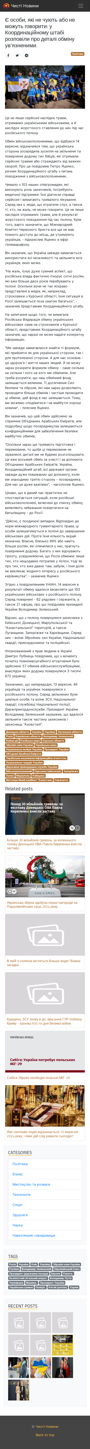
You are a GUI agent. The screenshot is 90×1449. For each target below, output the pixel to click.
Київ (34, 1264)
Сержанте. (61, 780)
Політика (77, 53)
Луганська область (70, 731)
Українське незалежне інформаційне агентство (36, 758)
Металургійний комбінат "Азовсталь (29, 780)
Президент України (56, 749)
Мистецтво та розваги (31, 1184)
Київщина (38, 775)
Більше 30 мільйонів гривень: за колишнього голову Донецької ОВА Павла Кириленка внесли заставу (44, 844)
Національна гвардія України (24, 762)
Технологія (21, 1194)
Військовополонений (19, 771)
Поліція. (41, 1287)
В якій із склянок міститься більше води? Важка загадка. (43, 962)
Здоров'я (20, 1215)
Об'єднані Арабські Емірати (23, 753)
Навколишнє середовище (34, 1235)
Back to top (45, 1435)
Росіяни (14, 1269)
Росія (9, 736)
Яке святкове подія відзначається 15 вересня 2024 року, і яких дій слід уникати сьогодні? (42, 1133)
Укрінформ (16, 1282)
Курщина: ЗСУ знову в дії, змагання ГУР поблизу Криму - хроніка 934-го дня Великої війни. (44, 1021)
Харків (74, 1287)
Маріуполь (23, 775)
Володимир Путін (61, 1278)
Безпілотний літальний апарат (28, 1278)
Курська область (53, 740)
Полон (10, 775)
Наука (18, 1225)
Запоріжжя (71, 771)
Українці (49, 731)
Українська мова (46, 745)
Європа (55, 1273)
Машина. (31, 1282)
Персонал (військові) (47, 771)
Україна (37, 731)
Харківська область (28, 736)
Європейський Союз (67, 1269)
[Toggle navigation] (81, 6)
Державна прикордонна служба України (31, 766)
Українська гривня (21, 1287)
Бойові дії (12, 740)
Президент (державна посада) (28, 1273)
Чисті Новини (24, 5)
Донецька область (17, 731)
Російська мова (30, 740)
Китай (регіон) (58, 1287)
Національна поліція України (24, 749)
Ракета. (68, 1273)
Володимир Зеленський (58, 736)
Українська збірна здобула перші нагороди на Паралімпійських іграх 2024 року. (42, 904)
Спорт (18, 1205)
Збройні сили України (19, 745)
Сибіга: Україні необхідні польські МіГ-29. (39, 1077)
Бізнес (18, 1174)
